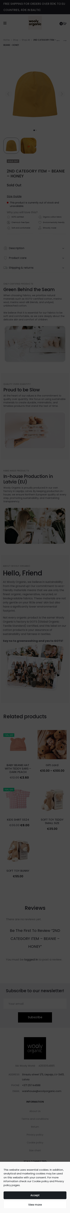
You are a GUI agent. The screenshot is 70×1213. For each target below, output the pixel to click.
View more (35, 1204)
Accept (35, 1195)
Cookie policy (40, 1181)
